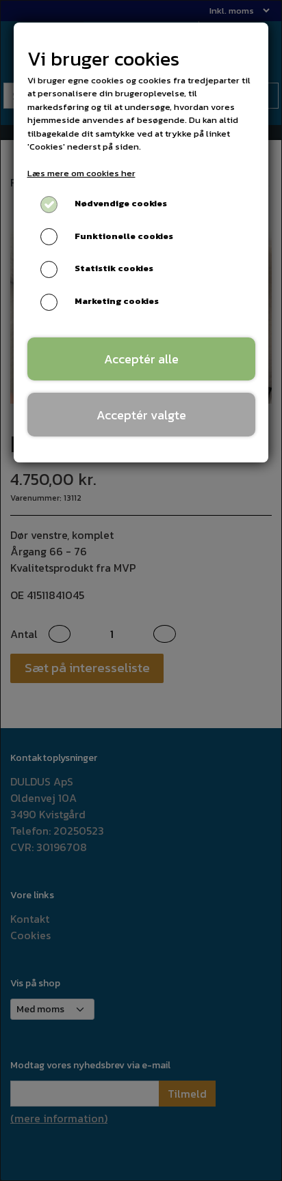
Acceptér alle (141, 359)
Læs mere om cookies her (81, 173)
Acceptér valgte (141, 415)
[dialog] (141, 590)
